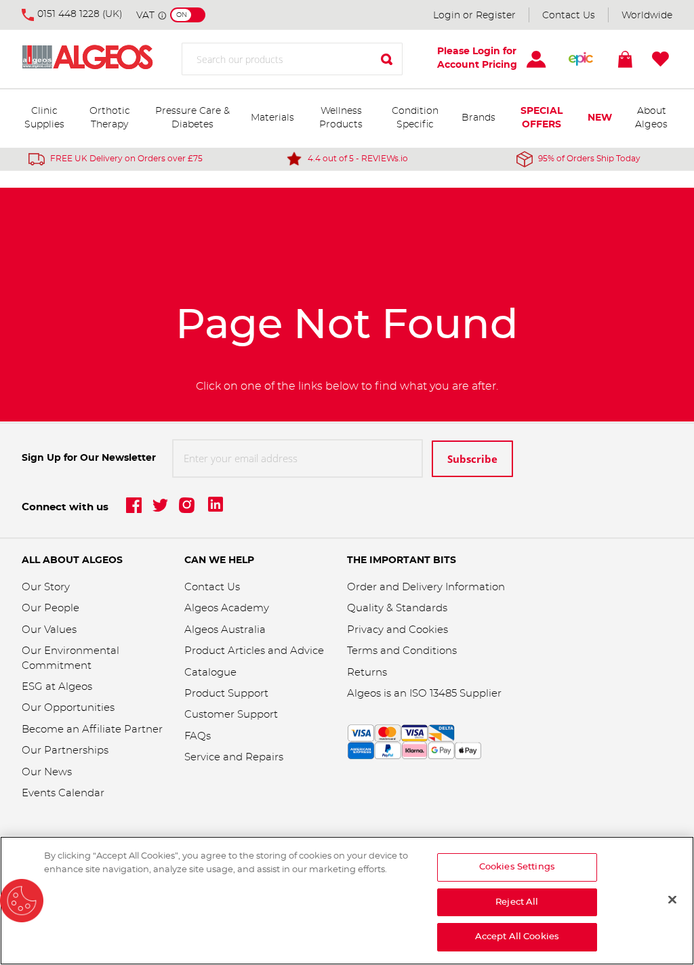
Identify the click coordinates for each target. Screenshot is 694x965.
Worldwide (646, 15)
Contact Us (568, 15)
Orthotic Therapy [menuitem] (109, 117)
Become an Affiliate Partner (92, 729)
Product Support (227, 694)
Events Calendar (63, 793)
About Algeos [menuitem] (651, 117)
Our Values (49, 630)
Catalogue (210, 673)
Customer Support (231, 715)
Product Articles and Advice (254, 651)
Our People (50, 608)
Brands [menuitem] (478, 118)
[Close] (672, 900)
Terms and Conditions (402, 651)
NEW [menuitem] (600, 118)
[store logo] (102, 59)
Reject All (516, 902)
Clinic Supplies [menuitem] (44, 117)
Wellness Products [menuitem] (341, 117)
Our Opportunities (68, 708)
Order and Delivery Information (426, 587)
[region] (347, 900)
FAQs (197, 736)
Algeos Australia (225, 630)
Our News (47, 772)
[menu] (347, 118)
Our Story (46, 587)
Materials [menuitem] (272, 118)
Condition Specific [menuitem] (415, 117)
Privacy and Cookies (397, 630)
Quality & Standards (397, 608)
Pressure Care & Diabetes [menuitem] (192, 117)
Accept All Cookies (517, 936)
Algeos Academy (226, 608)
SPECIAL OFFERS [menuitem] (541, 117)
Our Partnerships (65, 750)
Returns (367, 673)
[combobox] (292, 59)
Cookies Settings (517, 867)
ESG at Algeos (57, 687)
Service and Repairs (233, 757)
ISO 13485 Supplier (455, 694)
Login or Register (474, 15)
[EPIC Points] (581, 59)
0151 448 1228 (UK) (80, 14)
